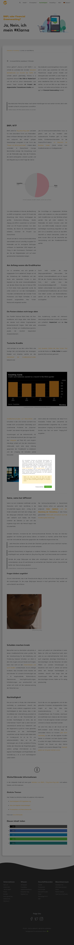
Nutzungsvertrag (40, 468)
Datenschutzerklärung (27, 468)
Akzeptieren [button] (48, 486)
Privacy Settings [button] (40, 486)
